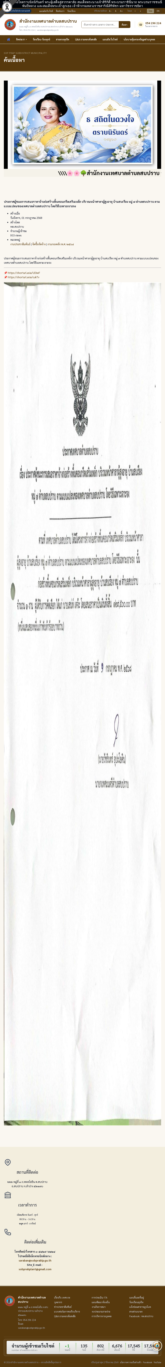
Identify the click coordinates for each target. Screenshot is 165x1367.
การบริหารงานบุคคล (102, 1316)
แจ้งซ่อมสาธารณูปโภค (140, 1306)
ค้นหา (124, 24)
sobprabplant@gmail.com (35, 1269)
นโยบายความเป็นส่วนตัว (130, 1362)
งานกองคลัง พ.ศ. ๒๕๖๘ (61, 244)
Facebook (147, 1362)
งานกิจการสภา (99, 1306)
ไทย (150, 10)
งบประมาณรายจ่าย (101, 1311)
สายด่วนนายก (136, 1311)
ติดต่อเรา (60, 10)
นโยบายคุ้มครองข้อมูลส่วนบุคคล (139, 39)
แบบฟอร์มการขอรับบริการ (67, 1311)
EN (158, 10)
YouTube (157, 1362)
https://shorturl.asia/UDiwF (24, 272)
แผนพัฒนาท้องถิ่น (101, 1302)
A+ (121, 10)
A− (110, 10)
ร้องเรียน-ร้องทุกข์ (41, 39)
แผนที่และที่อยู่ (136, 1297)
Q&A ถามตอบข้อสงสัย (86, 39)
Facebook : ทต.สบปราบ (141, 1316)
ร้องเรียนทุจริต (136, 1302)
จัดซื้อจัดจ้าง (39, 244)
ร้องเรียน (71, 10)
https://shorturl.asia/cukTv (23, 277)
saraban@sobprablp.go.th (35, 1260)
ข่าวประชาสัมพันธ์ (63, 1306)
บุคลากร (58, 1302)
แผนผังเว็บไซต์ (46, 10)
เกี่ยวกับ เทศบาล (62, 1297)
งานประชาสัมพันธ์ (20, 244)
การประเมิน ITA (99, 1297)
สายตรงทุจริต (62, 39)
